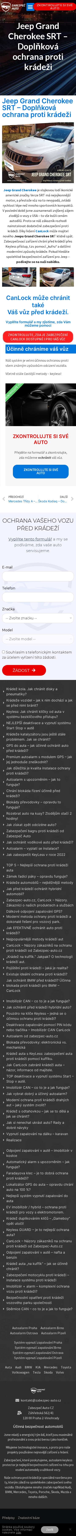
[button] (30, 7)
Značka (8, 609)
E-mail (7, 567)
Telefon (8, 588)
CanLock (42, 231)
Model (7, 630)
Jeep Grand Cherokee (20, 190)
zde (18, 1532)
